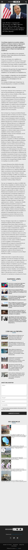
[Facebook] (10, 538)
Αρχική (4, 19)
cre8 (17, 548)
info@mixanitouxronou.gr (17, 534)
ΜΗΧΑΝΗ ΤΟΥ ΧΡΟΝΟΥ (7, 544)
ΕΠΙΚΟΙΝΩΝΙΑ (15, 544)
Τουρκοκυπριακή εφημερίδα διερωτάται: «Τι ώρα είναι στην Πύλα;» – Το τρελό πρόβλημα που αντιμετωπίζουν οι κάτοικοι (12, 458)
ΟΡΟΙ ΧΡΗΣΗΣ (14, 546)
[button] (26, 2)
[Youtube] (17, 538)
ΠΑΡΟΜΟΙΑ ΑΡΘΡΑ (14, 279)
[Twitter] (14, 538)
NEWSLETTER (21, 544)
